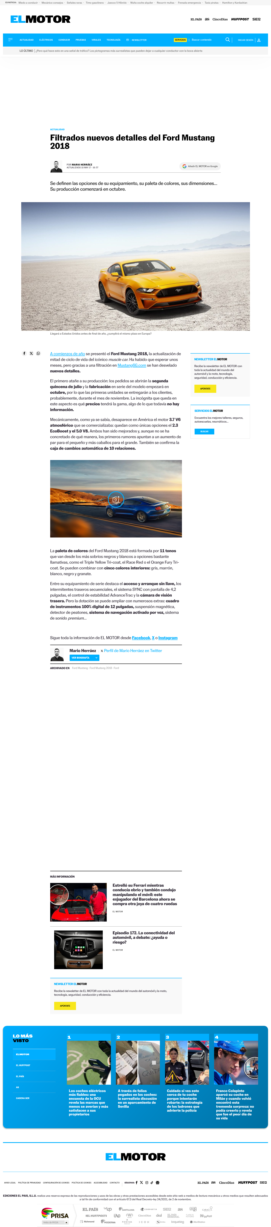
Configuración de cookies (56, 1183)
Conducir (64, 40)
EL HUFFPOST (23, 1065)
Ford (116, 668)
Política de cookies (81, 1183)
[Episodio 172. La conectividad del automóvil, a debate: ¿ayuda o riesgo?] (78, 950)
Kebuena (202, 1215)
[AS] (207, 19)
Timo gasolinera (95, 2)
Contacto (114, 1183)
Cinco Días (144, 1215)
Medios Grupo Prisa (55, 1222)
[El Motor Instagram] (146, 1183)
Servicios (180, 40)
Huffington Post (95, 1215)
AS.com (178, 1209)
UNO (117, 1215)
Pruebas (81, 40)
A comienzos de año (67, 353)
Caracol (206, 1209)
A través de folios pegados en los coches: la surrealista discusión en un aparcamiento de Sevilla (137, 1099)
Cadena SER (166, 1209)
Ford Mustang (80, 668)
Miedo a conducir (28, 2)
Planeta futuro (188, 1215)
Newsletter (139, 40)
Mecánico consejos (53, 2)
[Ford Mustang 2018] (116, 499)
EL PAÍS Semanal (173, 1215)
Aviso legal (10, 1183)
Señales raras (75, 2)
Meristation (197, 1221)
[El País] (196, 19)
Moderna (107, 1221)
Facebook (141, 637)
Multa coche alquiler (142, 2)
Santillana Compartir (149, 1209)
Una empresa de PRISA (55, 1212)
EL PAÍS (20, 1076)
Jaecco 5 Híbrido (117, 2)
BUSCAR (205, 431)
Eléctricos (46, 40)
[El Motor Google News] (158, 1183)
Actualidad (27, 40)
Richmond (88, 1221)
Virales (96, 40)
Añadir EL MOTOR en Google (203, 166)
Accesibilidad (100, 1183)
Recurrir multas (166, 2)
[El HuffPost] (240, 19)
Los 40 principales (109, 1209)
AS (17, 1087)
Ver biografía (80, 657)
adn (191, 1209)
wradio (129, 1215)
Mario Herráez (82, 164)
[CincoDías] (220, 19)
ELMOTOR (22, 1054)
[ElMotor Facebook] (136, 1183)
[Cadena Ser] (256, 19)
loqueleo (178, 1221)
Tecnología (114, 40)
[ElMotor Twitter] (141, 1183)
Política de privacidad (29, 1183)
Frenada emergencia (189, 2)
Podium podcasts (127, 1221)
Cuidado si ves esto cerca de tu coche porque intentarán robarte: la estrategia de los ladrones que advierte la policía (185, 1101)
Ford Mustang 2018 (101, 668)
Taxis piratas (212, 2)
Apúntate (65, 1006)
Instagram (168, 637)
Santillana (128, 1209)
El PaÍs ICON (144, 1221)
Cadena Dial (159, 1215)
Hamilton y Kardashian (234, 2)
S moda (160, 1221)
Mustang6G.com (132, 365)
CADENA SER (22, 1098)
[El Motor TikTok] (152, 1183)
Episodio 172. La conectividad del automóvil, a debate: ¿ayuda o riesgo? (144, 937)
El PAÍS (90, 1209)
